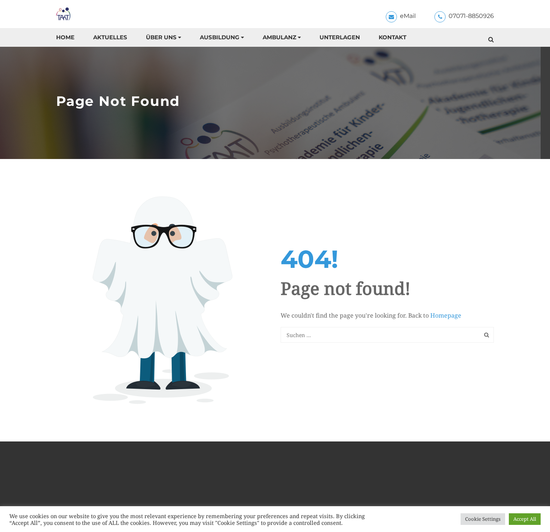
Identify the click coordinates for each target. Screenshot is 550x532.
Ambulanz (279, 37)
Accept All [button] (524, 519)
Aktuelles (110, 37)
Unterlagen (340, 37)
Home (65, 37)
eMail (408, 15)
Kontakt (392, 37)
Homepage (445, 315)
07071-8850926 (471, 15)
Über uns (161, 37)
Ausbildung (219, 37)
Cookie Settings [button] (483, 519)
